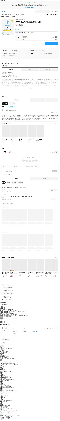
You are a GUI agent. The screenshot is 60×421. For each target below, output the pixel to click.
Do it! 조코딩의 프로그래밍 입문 (40, 138)
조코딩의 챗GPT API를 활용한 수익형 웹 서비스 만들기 (31, 138)
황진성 (6, 275)
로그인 (55, 11)
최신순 (3, 182)
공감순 (8, 182)
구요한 (54, 275)
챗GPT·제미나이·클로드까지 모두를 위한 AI (14, 273)
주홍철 (3, 275)
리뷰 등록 (54, 171)
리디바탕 (14, 334)
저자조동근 (5, 103)
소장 (52, 43)
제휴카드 (14, 329)
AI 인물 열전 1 (22, 272)
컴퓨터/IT (17, 19)
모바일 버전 (2, 419)
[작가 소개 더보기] (30, 118)
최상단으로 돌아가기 (6, 324)
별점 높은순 (13, 182)
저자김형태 (12, 103)
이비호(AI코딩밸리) (39, 275)
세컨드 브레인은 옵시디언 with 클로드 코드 (48, 273)
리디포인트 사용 (3, 378)
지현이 (11, 275)
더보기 (56, 123)
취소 (1, 319)
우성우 (3, 140)
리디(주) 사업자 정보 (5, 339)
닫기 (2, 396)
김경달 (20, 273)
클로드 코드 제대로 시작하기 (5, 273)
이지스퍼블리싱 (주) (19, 26)
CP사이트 (14, 333)
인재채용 (34, 331)
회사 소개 (34, 329)
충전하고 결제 (2, 380)
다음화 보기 (2, 407)
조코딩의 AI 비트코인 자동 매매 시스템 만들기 (14, 138)
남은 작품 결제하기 (3, 358)
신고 (8, 191)
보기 (1, 396)
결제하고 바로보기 (3, 379)
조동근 (16, 25)
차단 (10, 191)
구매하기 (5, 401)
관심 (18, 29)
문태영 (29, 275)
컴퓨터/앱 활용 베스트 (6, 283)
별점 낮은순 (20, 182)
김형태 (19, 25)
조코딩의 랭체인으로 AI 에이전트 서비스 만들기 (5, 138)
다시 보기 (6, 407)
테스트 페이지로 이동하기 (30, 7)
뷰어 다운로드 (15, 331)
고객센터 (5, 328)
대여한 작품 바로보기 (11, 358)
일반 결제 (7, 380)
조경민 (23, 140)
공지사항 (5, 330)
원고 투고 (24, 329)
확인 (1, 365)
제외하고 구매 (2, 321)
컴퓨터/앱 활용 (22, 19)
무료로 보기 (2, 371)
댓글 (52, 190)
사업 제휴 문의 (25, 331)
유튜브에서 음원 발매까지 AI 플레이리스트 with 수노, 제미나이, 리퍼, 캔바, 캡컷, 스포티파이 (31, 273)
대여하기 (1, 401)
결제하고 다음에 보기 (10, 379)
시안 (45, 275)
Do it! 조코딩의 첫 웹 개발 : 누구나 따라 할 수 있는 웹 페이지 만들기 (22, 138)
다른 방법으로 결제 (3, 352)
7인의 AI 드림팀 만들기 (40, 273)
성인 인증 (1, 317)
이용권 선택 (2, 370)
